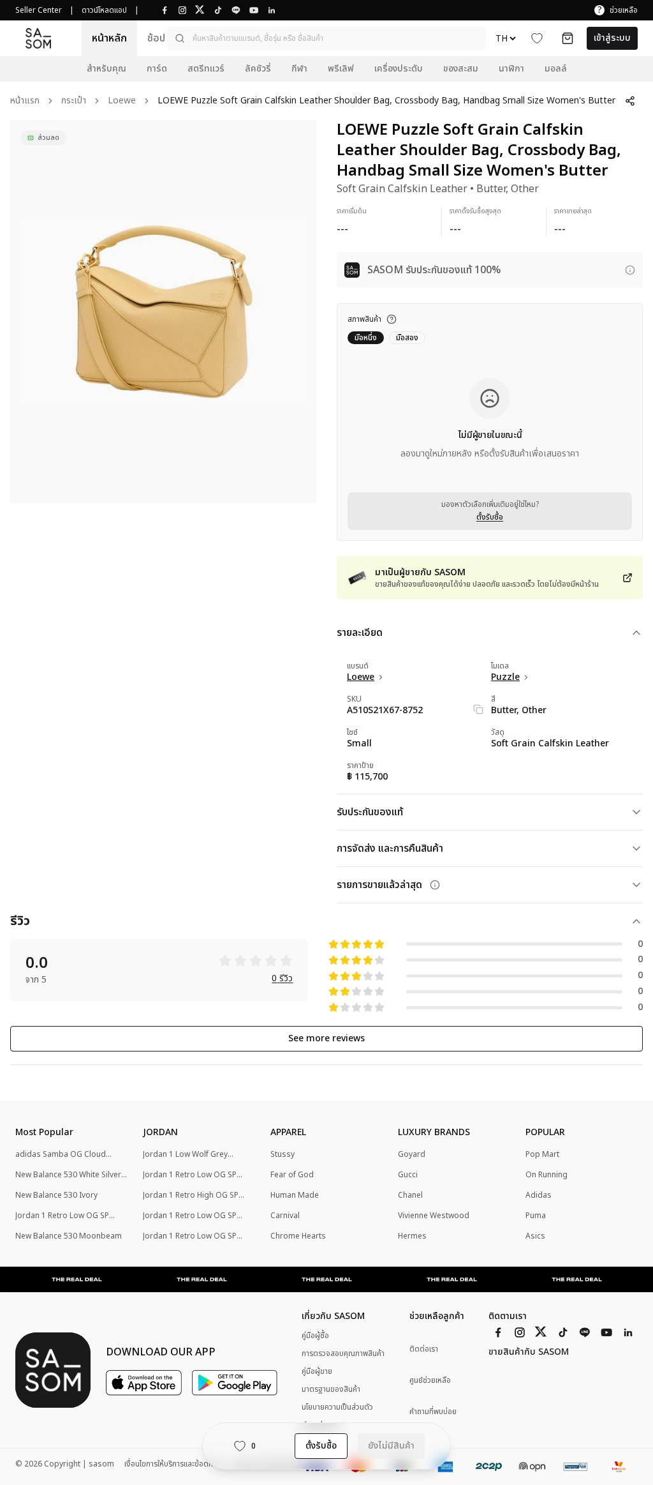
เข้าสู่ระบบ (612, 38)
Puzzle (505, 677)
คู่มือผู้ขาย (317, 1371)
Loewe (122, 101)
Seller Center (38, 10)
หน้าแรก (25, 101)
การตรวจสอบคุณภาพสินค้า (343, 1353)
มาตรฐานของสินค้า (331, 1389)
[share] (630, 101)
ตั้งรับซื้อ (489, 517)
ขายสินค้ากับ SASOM (528, 1352)
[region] (163, 311)
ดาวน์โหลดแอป (104, 10)
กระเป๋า (73, 101)
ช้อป (156, 38)
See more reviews (326, 1038)
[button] (326, 38)
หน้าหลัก (109, 38)
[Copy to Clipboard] (478, 709)
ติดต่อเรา (423, 1349)
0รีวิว (282, 979)
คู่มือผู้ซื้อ (315, 1335)
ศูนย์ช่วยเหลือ (430, 1380)
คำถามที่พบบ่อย (433, 1411)
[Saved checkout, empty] (567, 38)
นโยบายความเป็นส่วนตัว (337, 1407)
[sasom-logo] (38, 38)
